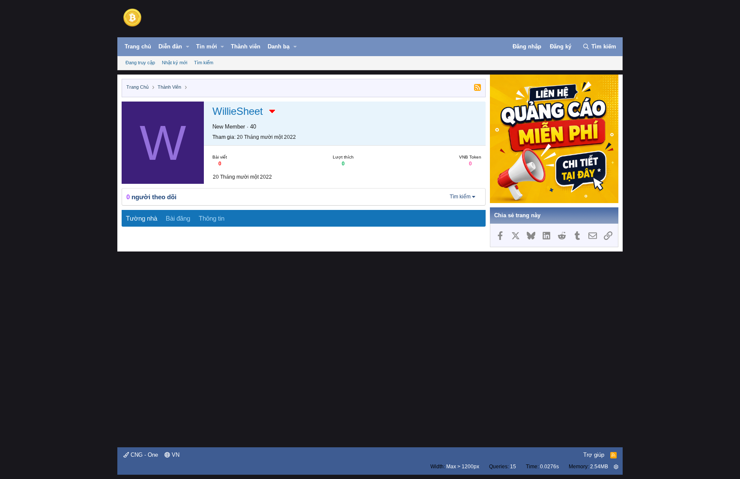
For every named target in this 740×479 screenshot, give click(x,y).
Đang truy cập (140, 62)
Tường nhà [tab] (141, 218)
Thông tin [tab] (211, 218)
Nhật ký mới (174, 62)
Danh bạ (278, 46)
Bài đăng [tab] (178, 218)
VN (174, 455)
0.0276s (549, 467)
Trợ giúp (593, 455)
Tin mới (206, 46)
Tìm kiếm (203, 62)
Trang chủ (138, 46)
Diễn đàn (170, 46)
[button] (187, 47)
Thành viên (245, 46)
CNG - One (143, 455)
